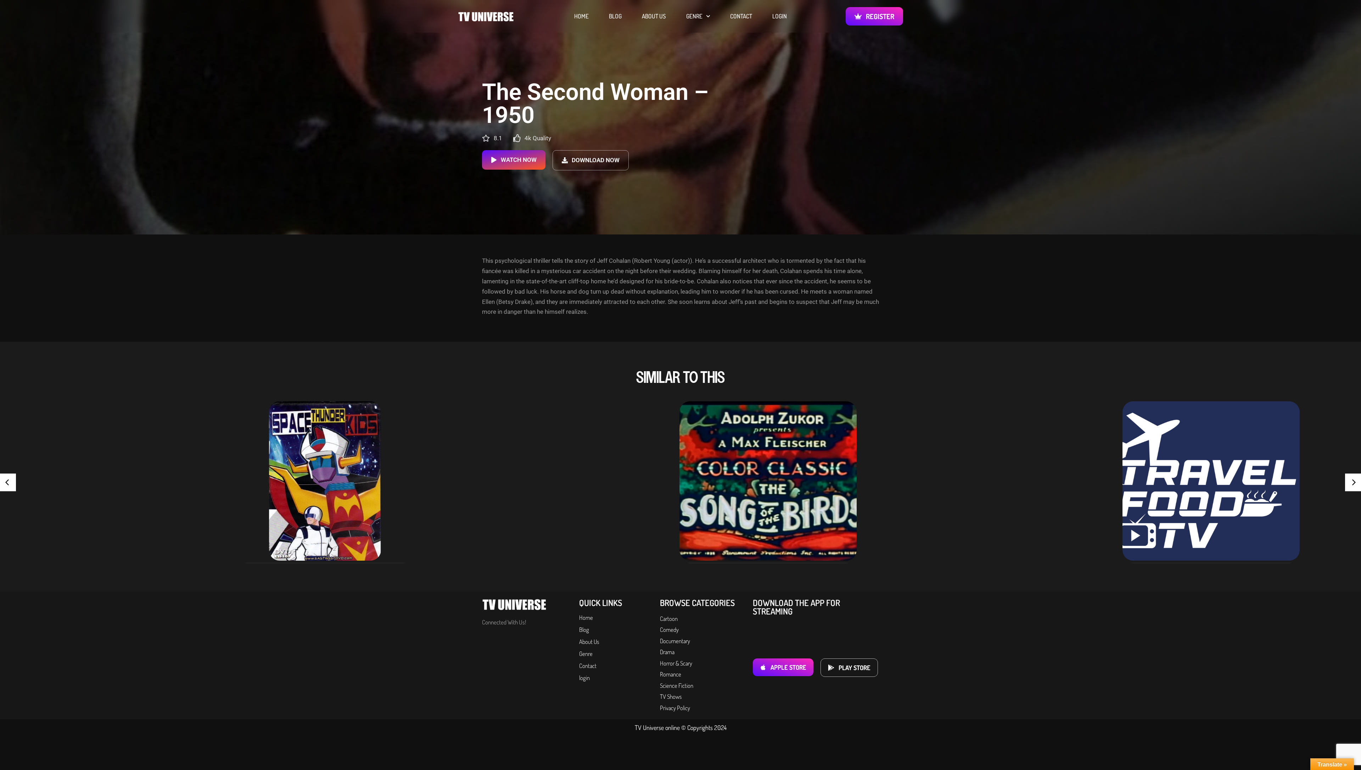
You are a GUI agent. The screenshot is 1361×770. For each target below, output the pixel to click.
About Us (654, 16)
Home (581, 16)
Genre (694, 16)
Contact (741, 16)
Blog (615, 16)
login (779, 16)
